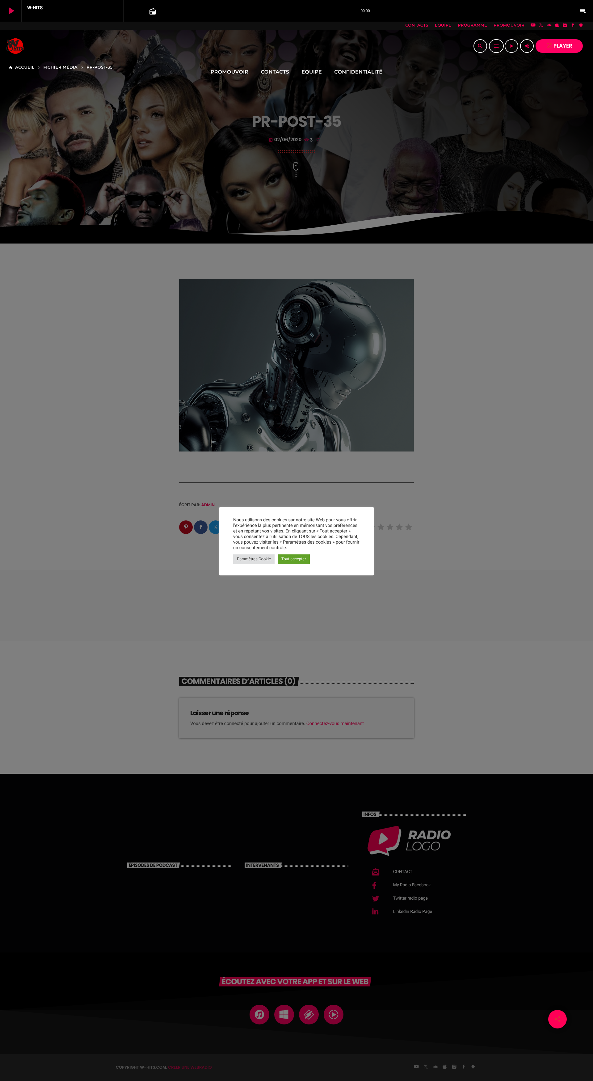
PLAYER (559, 45)
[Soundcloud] (549, 25)
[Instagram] (564, 25)
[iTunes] (557, 25)
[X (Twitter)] (541, 25)
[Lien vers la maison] (15, 46)
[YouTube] (533, 25)
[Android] (580, 25)
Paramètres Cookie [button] (254, 559)
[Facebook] (572, 25)
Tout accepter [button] (293, 559)
